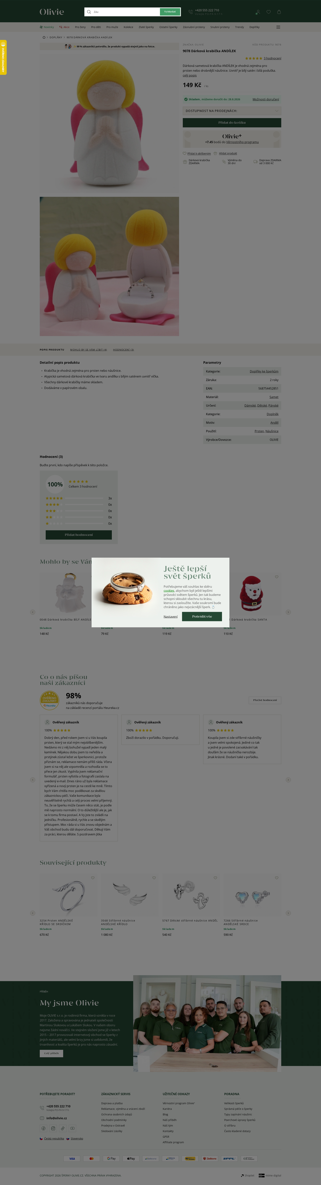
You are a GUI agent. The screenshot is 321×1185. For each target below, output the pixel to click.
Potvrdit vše (202, 616)
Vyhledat (170, 12)
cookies (169, 591)
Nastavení (171, 617)
